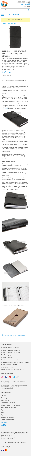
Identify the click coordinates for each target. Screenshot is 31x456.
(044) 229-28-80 (9, 433)
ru (2, 425)
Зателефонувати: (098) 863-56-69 (15, 442)
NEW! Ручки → (15, 19)
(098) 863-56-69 (23, 2)
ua (4, 425)
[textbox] (14, 10)
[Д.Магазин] (4, 4)
